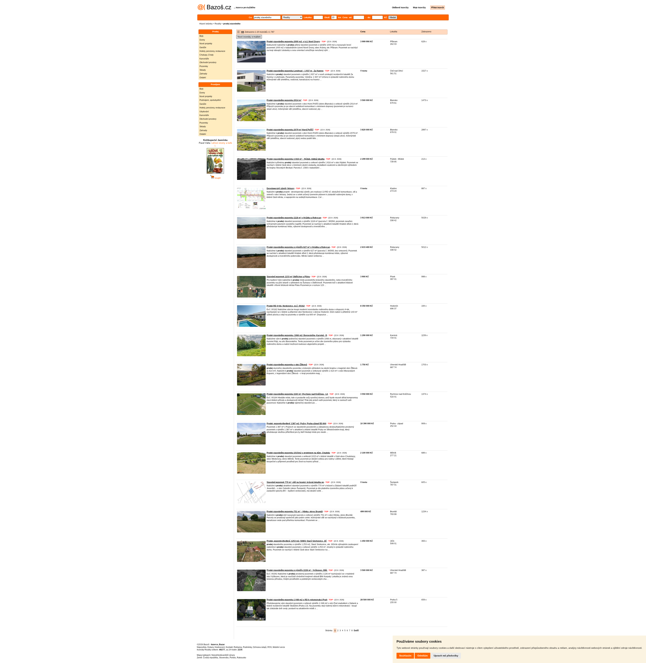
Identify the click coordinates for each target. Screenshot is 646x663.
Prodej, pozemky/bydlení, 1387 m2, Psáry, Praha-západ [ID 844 (296, 423)
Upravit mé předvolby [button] (446, 655)
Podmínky (247, 647)
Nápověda (201, 647)
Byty (201, 36)
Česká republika (210, 657)
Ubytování (204, 111)
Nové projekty (206, 43)
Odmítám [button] (422, 655)
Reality (218, 24)
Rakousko (241, 657)
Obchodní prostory (208, 62)
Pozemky (204, 66)
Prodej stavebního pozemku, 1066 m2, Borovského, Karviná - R (297, 335)
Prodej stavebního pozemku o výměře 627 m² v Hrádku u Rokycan (298, 247)
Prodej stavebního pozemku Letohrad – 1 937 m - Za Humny (295, 71)
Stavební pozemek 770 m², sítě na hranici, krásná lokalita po (295, 482)
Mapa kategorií (203, 655)
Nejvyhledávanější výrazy (223, 655)
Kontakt (229, 647)
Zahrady (203, 74)
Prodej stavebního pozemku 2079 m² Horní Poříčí (290, 130)
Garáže (203, 47)
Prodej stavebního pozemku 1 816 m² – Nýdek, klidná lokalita (296, 159)
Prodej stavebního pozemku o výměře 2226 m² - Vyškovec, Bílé (297, 570)
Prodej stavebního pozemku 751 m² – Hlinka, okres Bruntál (295, 511)
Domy (202, 40)
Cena (362, 31)
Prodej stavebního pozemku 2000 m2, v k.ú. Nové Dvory (293, 41)
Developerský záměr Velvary (280, 188)
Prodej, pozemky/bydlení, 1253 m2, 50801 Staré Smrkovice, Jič (297, 541)
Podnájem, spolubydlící (210, 100)
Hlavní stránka (205, 24)
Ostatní (203, 77)
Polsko (233, 657)
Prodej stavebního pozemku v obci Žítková (287, 364)
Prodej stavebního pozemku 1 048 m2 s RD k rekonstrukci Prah (297, 600)
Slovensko (224, 657)
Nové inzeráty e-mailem (249, 37)
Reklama (238, 647)
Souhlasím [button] (405, 655)
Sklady (203, 70)
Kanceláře (204, 59)
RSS (269, 647)
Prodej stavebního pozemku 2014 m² (284, 100)
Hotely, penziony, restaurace (212, 51)
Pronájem (215, 84)
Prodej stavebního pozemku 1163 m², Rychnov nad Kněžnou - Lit (297, 394)
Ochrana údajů (259, 647)
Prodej (215, 31)
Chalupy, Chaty (206, 55)
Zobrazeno (426, 31)
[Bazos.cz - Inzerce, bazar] (214, 9)
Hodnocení (220, 647)
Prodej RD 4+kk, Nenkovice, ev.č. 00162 (286, 306)
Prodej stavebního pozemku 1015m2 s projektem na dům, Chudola (298, 453)
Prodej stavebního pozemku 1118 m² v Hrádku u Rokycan (294, 218)
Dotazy (210, 647)
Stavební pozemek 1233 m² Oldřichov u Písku (288, 276)
